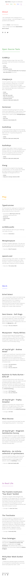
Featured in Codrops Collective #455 (11, 176)
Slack (8, 24)
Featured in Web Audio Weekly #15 (10, 100)
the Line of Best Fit (13, 367)
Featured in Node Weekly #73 (9, 120)
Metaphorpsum (21, 114)
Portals (10, 366)
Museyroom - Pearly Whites (13, 333)
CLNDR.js (6, 58)
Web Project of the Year (15, 213)
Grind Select (19, 26)
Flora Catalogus (9, 538)
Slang (4, 165)
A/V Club (11, 411)
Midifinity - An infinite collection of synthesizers (13, 452)
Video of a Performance (8, 96)
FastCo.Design (6, 218)
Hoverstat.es (11, 233)
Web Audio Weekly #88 (13, 463)
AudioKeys (6, 145)
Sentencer (6, 107)
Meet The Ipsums (12, 249)
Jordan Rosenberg (8, 388)
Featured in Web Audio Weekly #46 (11, 158)
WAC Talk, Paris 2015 (7, 95)
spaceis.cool (7, 256)
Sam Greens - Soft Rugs (12, 314)
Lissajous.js (7, 79)
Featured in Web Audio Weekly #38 (11, 138)
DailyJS (9, 72)
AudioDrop (6, 127)
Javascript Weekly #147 (13, 70)
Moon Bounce (8, 419)
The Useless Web (12, 265)
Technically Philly (12, 531)
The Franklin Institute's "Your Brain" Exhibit (12, 493)
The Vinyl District (12, 364)
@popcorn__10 (12, 323)
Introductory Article (7, 69)
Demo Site (5, 67)
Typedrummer (8, 205)
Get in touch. (5, 573)
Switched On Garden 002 (16, 542)
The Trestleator (8, 515)
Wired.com (5, 216)
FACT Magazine (12, 391)
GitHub (4, 66)
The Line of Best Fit (13, 325)
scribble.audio (8, 227)
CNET (4, 220)
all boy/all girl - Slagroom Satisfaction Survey (13, 432)
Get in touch (5, 28)
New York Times (13, 508)
